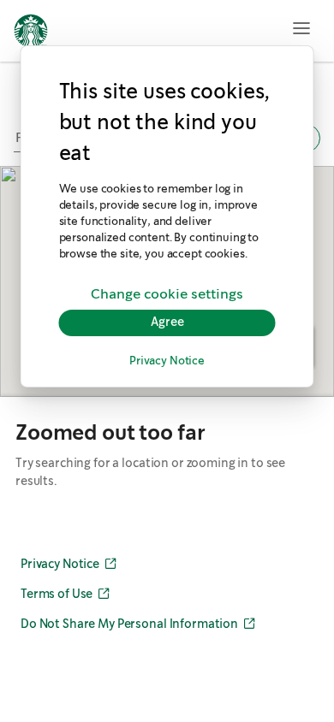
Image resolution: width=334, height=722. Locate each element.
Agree (167, 322)
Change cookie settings (167, 294)
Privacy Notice (167, 361)
